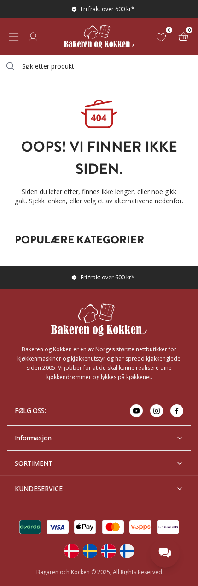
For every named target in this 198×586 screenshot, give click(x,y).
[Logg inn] (33, 37)
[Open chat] (165, 553)
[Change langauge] (71, 551)
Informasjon (33, 437)
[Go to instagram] (156, 410)
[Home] (99, 36)
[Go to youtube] (136, 410)
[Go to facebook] (176, 410)
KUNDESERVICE (39, 488)
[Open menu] (14, 37)
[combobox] (99, 66)
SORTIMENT (33, 463)
